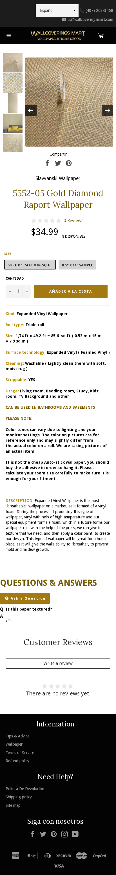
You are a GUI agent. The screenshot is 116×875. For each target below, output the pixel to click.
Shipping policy (19, 797)
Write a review (58, 663)
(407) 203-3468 (96, 10)
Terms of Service (20, 752)
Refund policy (17, 761)
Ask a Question (27, 598)
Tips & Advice (17, 736)
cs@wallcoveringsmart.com (87, 19)
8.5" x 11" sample (77, 265)
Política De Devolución (25, 788)
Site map (13, 805)
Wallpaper (14, 744)
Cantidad (15, 278)
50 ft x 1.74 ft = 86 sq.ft (30, 265)
